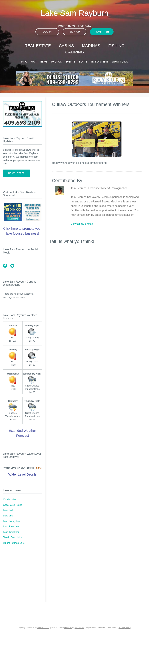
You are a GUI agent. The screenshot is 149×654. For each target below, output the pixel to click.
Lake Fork (8, 510)
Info (24, 61)
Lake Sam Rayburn (74, 13)
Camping (74, 52)
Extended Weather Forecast (22, 433)
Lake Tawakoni (11, 532)
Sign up (74, 31)
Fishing (116, 45)
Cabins (66, 45)
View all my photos (82, 223)
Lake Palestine (11, 526)
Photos (56, 61)
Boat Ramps (66, 26)
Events (70, 61)
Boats (83, 61)
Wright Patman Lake (14, 543)
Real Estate (38, 45)
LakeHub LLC (43, 627)
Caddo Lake (9, 499)
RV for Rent (99, 61)
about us (68, 627)
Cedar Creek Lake (12, 505)
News (43, 61)
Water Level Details (22, 474)
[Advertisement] (22, 575)
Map (33, 61)
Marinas (91, 45)
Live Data (84, 26)
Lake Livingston (11, 521)
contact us (79, 627)
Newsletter (16, 173)
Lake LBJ (8, 515)
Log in (47, 31)
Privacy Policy (125, 627)
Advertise (102, 31)
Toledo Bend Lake (12, 537)
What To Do (120, 61)
